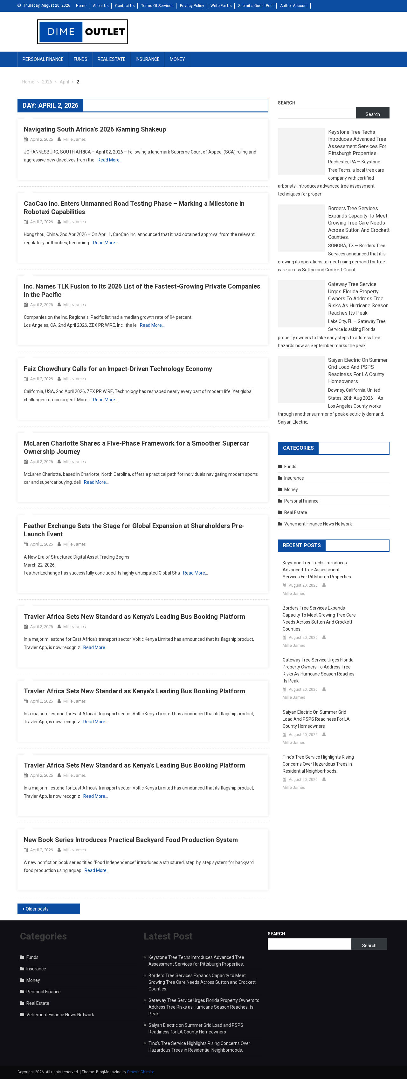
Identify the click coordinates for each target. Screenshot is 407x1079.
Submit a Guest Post (256, 6)
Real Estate (112, 59)
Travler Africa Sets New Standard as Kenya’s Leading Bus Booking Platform (134, 616)
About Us (101, 6)
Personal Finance (43, 59)
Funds (80, 59)
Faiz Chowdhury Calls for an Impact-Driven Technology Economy (118, 369)
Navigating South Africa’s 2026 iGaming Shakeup (95, 129)
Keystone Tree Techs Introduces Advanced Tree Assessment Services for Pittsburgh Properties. (357, 142)
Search (286, 102)
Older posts (37, 908)
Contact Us (125, 6)
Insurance (148, 59)
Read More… (110, 159)
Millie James (74, 139)
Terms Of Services (157, 6)
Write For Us (221, 6)
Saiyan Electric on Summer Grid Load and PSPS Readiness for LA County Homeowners (358, 370)
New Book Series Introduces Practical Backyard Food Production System (131, 840)
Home (81, 6)
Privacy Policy (192, 6)
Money (177, 59)
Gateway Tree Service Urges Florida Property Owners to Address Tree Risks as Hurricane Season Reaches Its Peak (358, 298)
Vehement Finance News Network (318, 523)
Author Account (294, 6)
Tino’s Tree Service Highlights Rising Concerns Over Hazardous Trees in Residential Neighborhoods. (318, 764)
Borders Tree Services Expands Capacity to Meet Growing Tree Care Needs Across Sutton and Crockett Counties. (359, 222)
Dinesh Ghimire (140, 1072)
